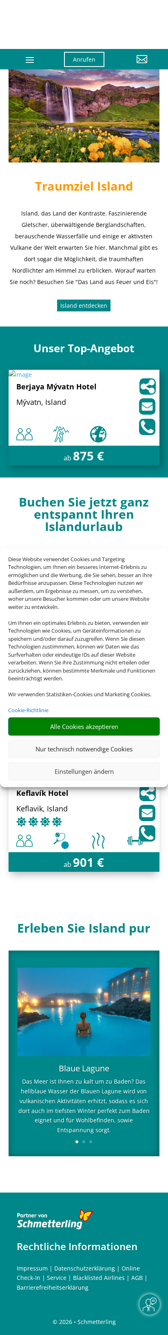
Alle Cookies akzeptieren (84, 726)
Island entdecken (83, 305)
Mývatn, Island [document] (41, 402)
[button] (132, 65)
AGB (137, 1278)
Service (56, 1278)
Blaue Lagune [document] (84, 1069)
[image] (20, 374)
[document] (84, 516)
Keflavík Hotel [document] (42, 793)
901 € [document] (88, 862)
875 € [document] (88, 456)
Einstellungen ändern (84, 771)
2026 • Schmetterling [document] (86, 1322)
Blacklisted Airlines (99, 1278)
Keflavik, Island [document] (42, 809)
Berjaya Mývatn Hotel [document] (56, 387)
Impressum (32, 1268)
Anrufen (84, 59)
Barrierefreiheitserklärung (52, 1287)
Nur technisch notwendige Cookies (84, 749)
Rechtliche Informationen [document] (77, 1246)
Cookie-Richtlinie (28, 710)
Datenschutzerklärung (84, 1268)
